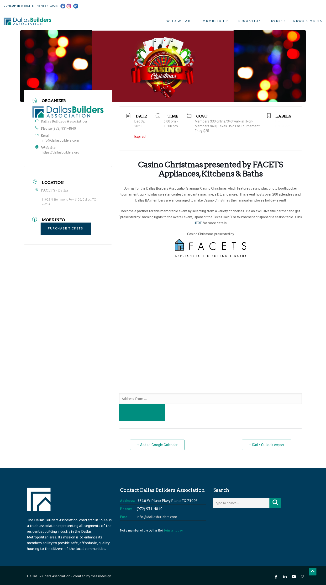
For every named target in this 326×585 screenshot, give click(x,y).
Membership (215, 21)
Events (278, 21)
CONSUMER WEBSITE (19, 5)
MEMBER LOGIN (47, 5)
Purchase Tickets (65, 228)
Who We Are (179, 21)
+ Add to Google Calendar (157, 445)
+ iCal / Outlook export (266, 445)
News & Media (307, 21)
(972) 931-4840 (64, 128)
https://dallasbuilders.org (60, 152)
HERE (198, 223)
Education (249, 21)
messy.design (101, 576)
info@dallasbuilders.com (60, 140)
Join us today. (173, 530)
